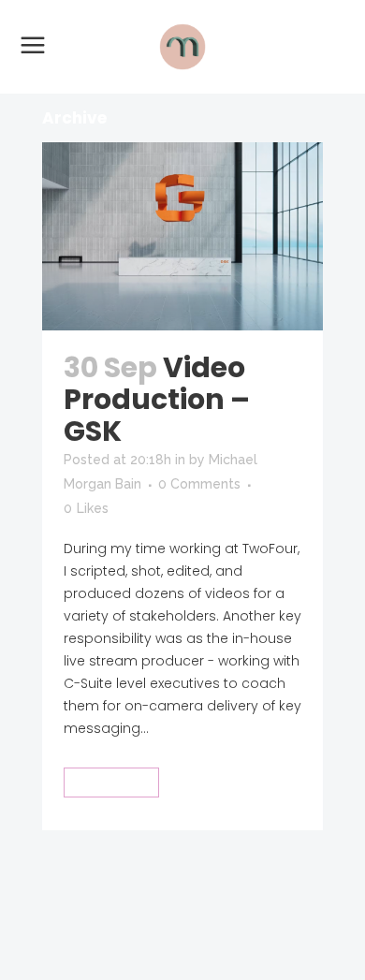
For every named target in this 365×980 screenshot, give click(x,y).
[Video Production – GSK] (182, 236)
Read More (111, 782)
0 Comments (199, 483)
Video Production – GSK (157, 399)
